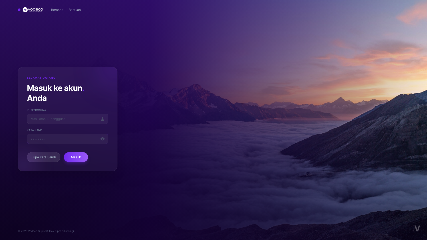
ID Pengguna (36, 110)
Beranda (57, 10)
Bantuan (75, 10)
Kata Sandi (35, 130)
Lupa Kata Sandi (44, 157)
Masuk (76, 157)
